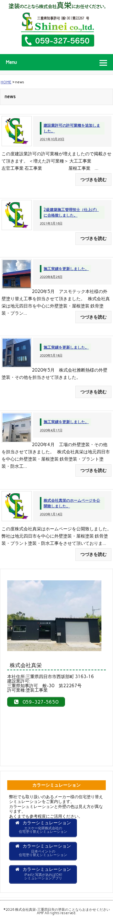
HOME (6, 82)
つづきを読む (93, 179)
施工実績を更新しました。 (66, 268)
